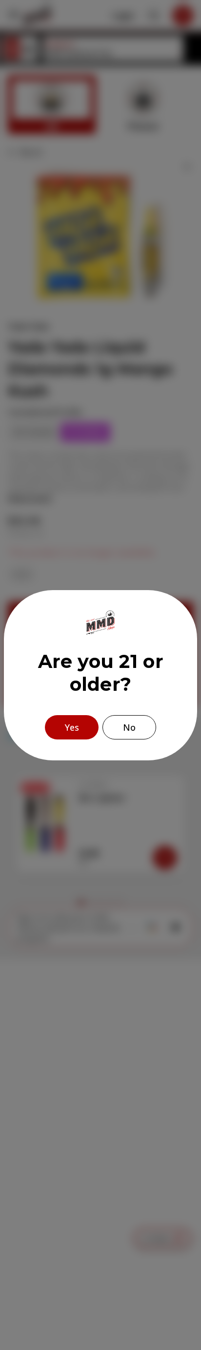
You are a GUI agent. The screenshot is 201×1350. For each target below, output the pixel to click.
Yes (72, 727)
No (129, 727)
